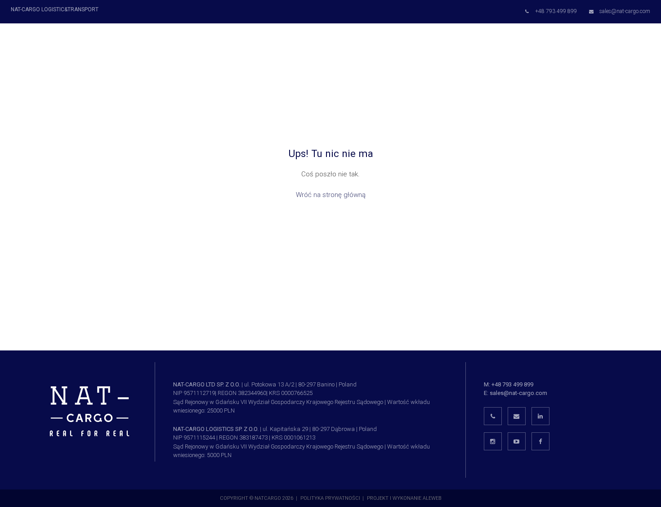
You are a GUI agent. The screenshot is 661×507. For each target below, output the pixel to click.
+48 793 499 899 (512, 384)
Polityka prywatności (330, 498)
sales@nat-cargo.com (518, 393)
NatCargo (268, 498)
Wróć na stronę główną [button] (331, 195)
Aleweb (432, 498)
